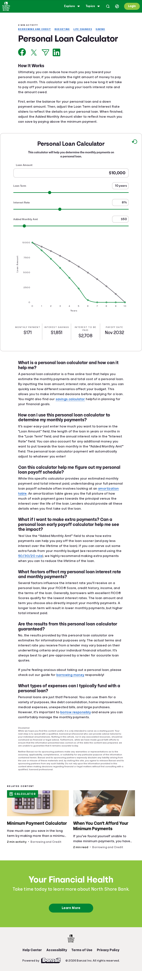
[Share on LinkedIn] (56, 62)
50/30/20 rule (36, 576)
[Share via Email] (45, 62)
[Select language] (116, 6)
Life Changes (84, 29)
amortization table (34, 508)
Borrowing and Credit (35, 29)
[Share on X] (33, 63)
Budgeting (64, 29)
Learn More (71, 928)
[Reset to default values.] (134, 157)
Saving (103, 29)
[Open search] (107, 6)
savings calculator (105, 414)
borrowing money (84, 695)
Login (131, 6)
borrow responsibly (96, 732)
